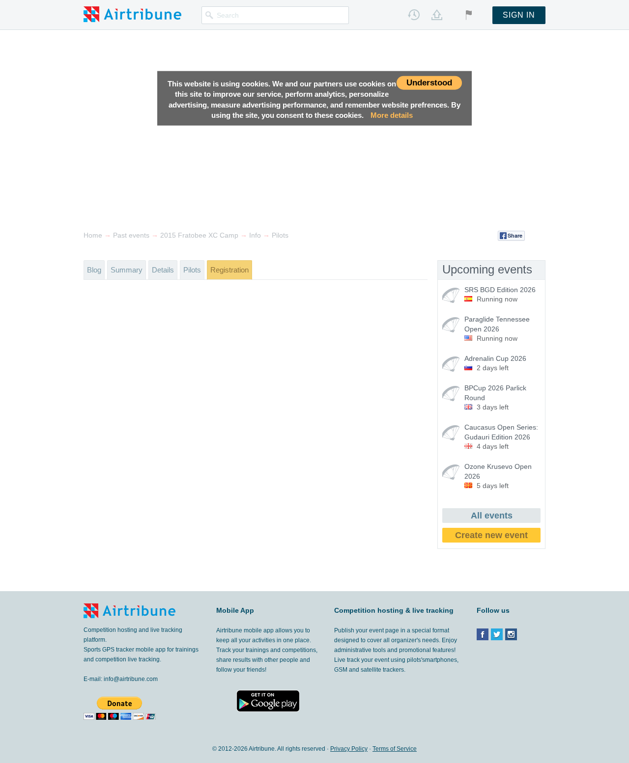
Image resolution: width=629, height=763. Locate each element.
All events (492, 515)
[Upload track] (436, 15)
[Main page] (132, 14)
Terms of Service (394, 748)
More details (392, 115)
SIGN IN (519, 15)
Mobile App (235, 610)
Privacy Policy (349, 748)
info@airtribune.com (131, 679)
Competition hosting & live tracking (394, 610)
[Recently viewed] (414, 14)
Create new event (491, 535)
